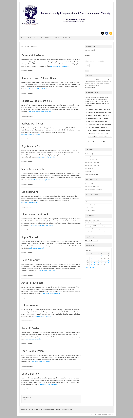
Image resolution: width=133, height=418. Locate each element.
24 (105, 262)
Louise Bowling (29, 191)
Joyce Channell (30, 237)
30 (101, 265)
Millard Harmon (30, 305)
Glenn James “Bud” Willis (35, 214)
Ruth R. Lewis (88, 220)
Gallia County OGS (89, 202)
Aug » (92, 267)
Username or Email (90, 50)
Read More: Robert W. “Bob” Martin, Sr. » (40, 111)
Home (23, 37)
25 (108, 262)
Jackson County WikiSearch (92, 186)
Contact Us (66, 37)
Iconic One (93, 414)
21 (94, 262)
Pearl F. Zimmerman (32, 350)
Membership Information (91, 183)
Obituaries (30, 70)
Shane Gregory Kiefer (33, 169)
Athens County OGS (90, 199)
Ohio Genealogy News (90, 174)
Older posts (27, 400)
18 (108, 260)
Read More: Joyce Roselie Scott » (52, 293)
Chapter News (88, 154)
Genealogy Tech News (90, 159)
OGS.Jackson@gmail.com (92, 85)
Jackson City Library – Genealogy (93, 189)
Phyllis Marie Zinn (31, 146)
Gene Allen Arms (30, 260)
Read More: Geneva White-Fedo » (59, 66)
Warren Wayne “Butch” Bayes (92, 225)
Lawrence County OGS (90, 204)
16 (101, 260)
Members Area (32, 37)
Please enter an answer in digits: (95, 61)
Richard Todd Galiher (90, 223)
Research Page (45, 37)
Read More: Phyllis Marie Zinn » (47, 157)
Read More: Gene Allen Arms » (47, 270)
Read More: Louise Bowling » (29, 202)
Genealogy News (89, 156)
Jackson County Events (90, 162)
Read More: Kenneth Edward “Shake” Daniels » (39, 89)
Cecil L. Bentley (30, 373)
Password (87, 55)
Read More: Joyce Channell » (37, 248)
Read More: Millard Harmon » (43, 316)
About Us (57, 37)
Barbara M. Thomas (32, 123)
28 (94, 265)
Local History (88, 168)
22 (98, 262)
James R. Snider (30, 328)
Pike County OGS (89, 207)
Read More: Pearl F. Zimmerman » (41, 361)
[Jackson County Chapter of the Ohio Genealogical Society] (66, 25)
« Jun (87, 267)
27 (91, 265)
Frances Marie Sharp (90, 228)
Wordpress (110, 414)
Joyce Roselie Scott (32, 282)
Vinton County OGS (90, 210)
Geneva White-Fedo (32, 55)
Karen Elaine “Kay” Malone (91, 231)
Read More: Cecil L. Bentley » (48, 384)
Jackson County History (91, 165)
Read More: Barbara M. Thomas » (30, 134)
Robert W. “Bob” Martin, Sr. (36, 100)
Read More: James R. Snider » (34, 339)
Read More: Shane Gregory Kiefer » (41, 180)
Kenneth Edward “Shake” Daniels (39, 78)
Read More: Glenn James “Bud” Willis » (42, 225)
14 (94, 260)
